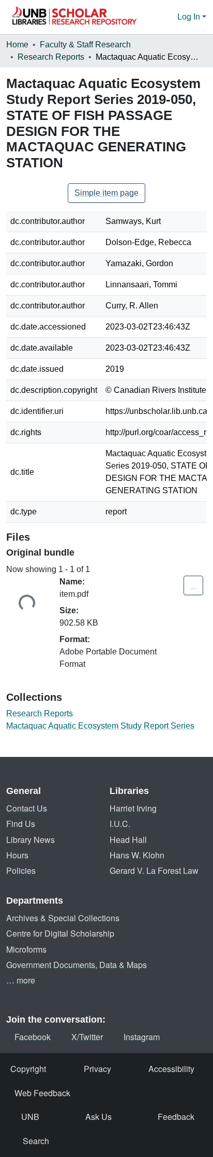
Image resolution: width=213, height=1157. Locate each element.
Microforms (26, 949)
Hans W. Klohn (137, 855)
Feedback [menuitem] (176, 1117)
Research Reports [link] (51, 57)
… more (20, 980)
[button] (73, 17)
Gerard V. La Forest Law (154, 870)
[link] (193, 585)
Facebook (32, 1037)
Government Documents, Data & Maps (76, 965)
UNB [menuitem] (30, 1117)
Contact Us (26, 808)
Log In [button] (189, 16)
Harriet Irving (133, 808)
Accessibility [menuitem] (171, 1069)
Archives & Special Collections (62, 918)
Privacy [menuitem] (97, 1069)
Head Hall (128, 839)
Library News (30, 839)
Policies (21, 870)
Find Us (20, 824)
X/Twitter (87, 1037)
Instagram (142, 1037)
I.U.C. (120, 824)
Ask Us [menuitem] (98, 1117)
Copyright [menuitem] (28, 1069)
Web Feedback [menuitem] (42, 1093)
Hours (17, 855)
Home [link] (17, 44)
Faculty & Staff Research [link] (85, 44)
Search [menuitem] (36, 1141)
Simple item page (106, 192)
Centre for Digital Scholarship (60, 933)
